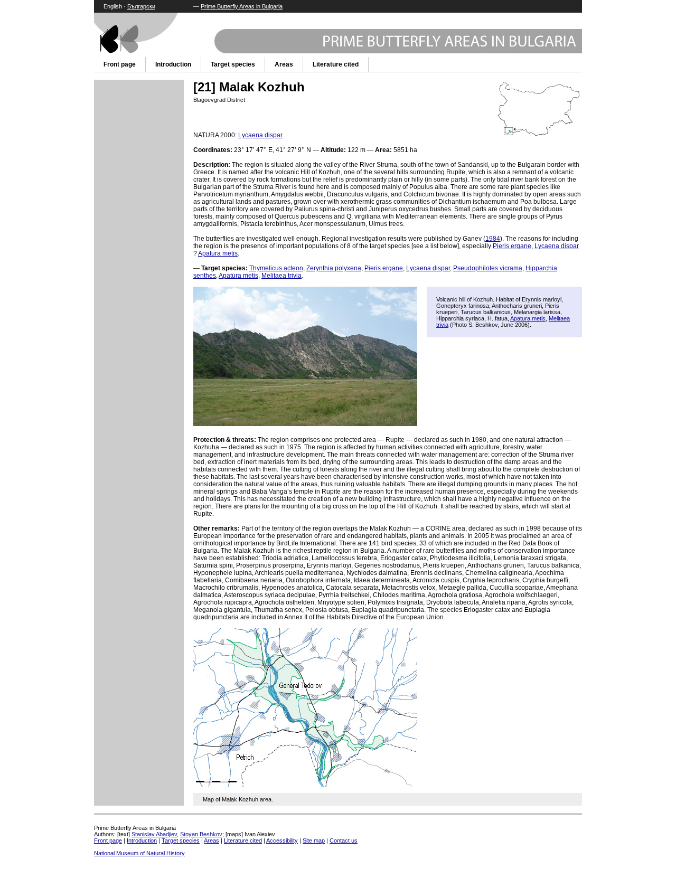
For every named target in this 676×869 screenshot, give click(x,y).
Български (141, 6)
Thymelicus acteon (276, 268)
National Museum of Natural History (139, 853)
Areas (284, 64)
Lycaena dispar (260, 135)
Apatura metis (218, 253)
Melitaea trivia (281, 275)
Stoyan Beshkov (201, 834)
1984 (492, 238)
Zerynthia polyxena (333, 268)
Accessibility (282, 840)
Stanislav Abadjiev (154, 834)
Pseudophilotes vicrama (487, 268)
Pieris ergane (512, 246)
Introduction (173, 64)
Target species (233, 64)
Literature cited (336, 64)
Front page (120, 64)
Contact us (344, 840)
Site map (314, 840)
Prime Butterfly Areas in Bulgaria (242, 6)
